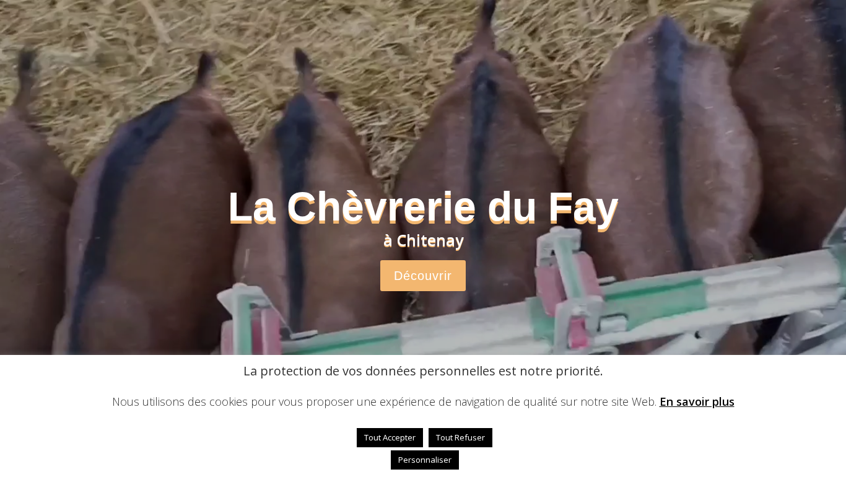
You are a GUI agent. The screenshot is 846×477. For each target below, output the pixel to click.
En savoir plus (697, 401)
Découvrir (423, 275)
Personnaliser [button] (424, 459)
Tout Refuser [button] (460, 437)
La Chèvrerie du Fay (423, 206)
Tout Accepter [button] (390, 437)
